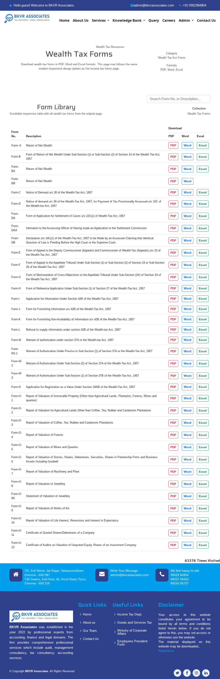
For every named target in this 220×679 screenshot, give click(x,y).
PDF (173, 145)
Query (153, 20)
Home (64, 20)
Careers (168, 20)
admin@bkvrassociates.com (154, 5)
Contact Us (206, 20)
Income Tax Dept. (129, 614)
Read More (166, 651)
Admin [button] (185, 20)
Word (187, 145)
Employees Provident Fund (132, 643)
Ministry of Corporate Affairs (132, 632)
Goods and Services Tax (134, 622)
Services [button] (99, 20)
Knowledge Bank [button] (127, 20)
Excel (203, 145)
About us (89, 622)
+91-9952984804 (194, 5)
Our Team (90, 630)
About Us (81, 20)
